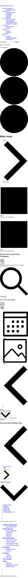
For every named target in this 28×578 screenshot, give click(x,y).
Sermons (6, 547)
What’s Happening (10, 525)
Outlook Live (6, 509)
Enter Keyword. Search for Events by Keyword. (12, 265)
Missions (8, 563)
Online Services (10, 549)
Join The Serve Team (12, 543)
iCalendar (5, 506)
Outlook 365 (6, 507)
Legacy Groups (10, 541)
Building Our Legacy (12, 564)
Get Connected (8, 538)
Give (5, 561)
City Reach (7, 559)
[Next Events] (3, 406)
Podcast (8, 551)
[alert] (14, 201)
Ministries (9, 536)
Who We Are (8, 529)
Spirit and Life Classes (12, 545)
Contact (6, 553)
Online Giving (10, 566)
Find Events (3, 296)
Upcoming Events (11, 526)
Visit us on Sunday (11, 540)
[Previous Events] (15, 405)
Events (4, 140)
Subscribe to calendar (5, 482)
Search (17, 42)
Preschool (9, 534)
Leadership (9, 532)
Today (1, 409)
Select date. (14, 418)
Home (1, 44)
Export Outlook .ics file (9, 512)
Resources (9, 556)
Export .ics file (6, 510)
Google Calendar (7, 505)
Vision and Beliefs (11, 530)
